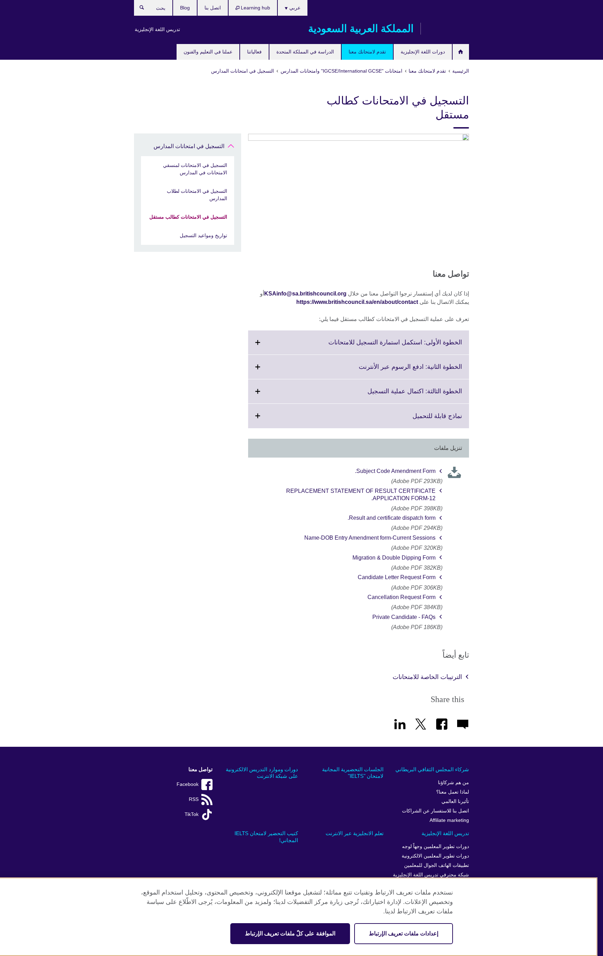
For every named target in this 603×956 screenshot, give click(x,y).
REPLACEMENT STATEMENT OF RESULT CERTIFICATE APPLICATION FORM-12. (361, 494)
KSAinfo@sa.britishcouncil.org (305, 294)
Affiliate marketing (449, 820)
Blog (185, 7)
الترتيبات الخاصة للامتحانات (427, 676)
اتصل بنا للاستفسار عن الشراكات (435, 810)
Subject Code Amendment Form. (395, 471)
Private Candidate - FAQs (404, 617)
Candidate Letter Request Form (397, 577)
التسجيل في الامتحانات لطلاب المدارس (197, 194)
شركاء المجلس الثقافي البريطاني (432, 769)
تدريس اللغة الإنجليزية (157, 29)
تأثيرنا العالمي (455, 801)
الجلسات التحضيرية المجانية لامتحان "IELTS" (353, 772)
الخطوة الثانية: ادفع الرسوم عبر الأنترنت (395, 371)
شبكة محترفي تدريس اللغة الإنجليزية (431, 874)
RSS (194, 799)
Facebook (188, 784)
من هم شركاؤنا (453, 782)
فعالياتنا (254, 51)
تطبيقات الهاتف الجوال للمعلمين (436, 865)
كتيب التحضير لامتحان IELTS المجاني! (266, 836)
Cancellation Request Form (401, 597)
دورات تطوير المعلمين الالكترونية (435, 856)
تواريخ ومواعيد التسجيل (203, 235)
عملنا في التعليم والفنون (208, 51)
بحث (138, 9)
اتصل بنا (212, 7)
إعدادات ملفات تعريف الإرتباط (403, 933)
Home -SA (461, 52)
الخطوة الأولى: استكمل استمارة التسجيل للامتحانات (380, 346)
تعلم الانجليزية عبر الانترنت (355, 833)
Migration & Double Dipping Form (394, 558)
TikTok (192, 814)
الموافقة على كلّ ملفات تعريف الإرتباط (290, 933)
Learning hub (254, 7)
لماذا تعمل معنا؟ (452, 792)
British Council (448, 29)
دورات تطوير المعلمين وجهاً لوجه (435, 846)
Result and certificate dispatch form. (392, 518)
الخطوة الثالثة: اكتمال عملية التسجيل (399, 395)
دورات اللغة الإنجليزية (423, 51)
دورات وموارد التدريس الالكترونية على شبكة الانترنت (262, 772)
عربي (294, 7)
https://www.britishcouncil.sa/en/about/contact (357, 302)
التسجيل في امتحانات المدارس (189, 146)
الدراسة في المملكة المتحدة (305, 51)
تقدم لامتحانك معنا (367, 51)
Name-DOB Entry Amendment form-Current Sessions (370, 538)
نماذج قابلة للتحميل (422, 420)
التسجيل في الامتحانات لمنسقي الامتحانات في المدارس (195, 168)
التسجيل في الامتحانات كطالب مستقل (188, 217)
